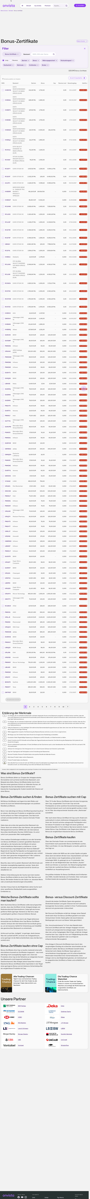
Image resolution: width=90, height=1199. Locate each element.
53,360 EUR (83, 496)
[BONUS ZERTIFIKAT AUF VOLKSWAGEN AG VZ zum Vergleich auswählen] (3, 318)
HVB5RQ (8, 329)
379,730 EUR (83, 318)
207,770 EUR (83, 351)
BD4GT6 (8, 682)
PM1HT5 (7, 521)
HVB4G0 (8, 130)
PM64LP (8, 496)
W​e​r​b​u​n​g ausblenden (59, 24)
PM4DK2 (8, 346)
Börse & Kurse (4, 10)
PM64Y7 (7, 687)
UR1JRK (7, 652)
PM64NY (8, 662)
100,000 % (83, 283)
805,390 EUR (83, 593)
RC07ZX (7, 307)
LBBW (63, 1028)
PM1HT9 (8, 406)
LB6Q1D (7, 647)
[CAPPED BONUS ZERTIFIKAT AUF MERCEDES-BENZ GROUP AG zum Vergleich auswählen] (3, 427)
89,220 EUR (83, 536)
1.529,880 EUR (83, 90)
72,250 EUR (83, 340)
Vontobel (21, 1045)
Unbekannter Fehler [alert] (69, 4)
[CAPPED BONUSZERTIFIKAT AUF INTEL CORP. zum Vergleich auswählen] (3, 416)
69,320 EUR (83, 599)
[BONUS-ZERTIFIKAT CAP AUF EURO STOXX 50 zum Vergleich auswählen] (3, 169)
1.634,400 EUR (83, 120)
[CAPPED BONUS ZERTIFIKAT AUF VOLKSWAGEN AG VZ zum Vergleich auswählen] (3, 341)
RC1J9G (7, 264)
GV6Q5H (8, 378)
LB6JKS (7, 667)
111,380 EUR (83, 176)
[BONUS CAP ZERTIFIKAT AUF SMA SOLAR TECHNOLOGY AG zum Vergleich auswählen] (3, 627)
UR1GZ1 (7, 486)
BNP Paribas (22, 1006)
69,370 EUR (83, 421)
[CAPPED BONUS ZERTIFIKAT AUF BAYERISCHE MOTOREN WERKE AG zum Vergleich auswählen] (3, 335)
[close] (86, 2)
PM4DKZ (8, 672)
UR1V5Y (7, 677)
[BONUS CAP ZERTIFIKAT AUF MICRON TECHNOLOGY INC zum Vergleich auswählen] (3, 594)
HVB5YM (8, 90)
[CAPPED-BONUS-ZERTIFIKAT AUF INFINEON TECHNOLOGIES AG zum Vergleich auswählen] (3, 546)
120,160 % (83, 150)
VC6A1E (7, 481)
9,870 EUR (83, 573)
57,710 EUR (83, 556)
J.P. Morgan (64, 1023)
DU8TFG (8, 470)
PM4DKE (8, 465)
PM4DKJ (8, 438)
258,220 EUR (83, 257)
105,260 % (83, 291)
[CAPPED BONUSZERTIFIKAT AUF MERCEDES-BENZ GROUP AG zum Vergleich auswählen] (3, 642)
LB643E (7, 384)
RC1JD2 (7, 214)
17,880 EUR (83, 476)
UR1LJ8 (7, 617)
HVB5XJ (7, 257)
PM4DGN (8, 632)
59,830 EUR (83, 546)
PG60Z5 (7, 432)
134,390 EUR (83, 183)
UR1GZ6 (7, 588)
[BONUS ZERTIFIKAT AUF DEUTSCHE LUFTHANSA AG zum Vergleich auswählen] (3, 455)
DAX (33, 1197)
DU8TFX (7, 411)
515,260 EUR (83, 662)
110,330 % (83, 230)
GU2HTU (8, 373)
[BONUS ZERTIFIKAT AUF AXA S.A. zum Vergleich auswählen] (3, 313)
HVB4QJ (8, 140)
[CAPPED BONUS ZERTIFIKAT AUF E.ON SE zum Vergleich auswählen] (3, 476)
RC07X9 (7, 291)
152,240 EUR (83, 449)
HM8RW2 (8, 541)
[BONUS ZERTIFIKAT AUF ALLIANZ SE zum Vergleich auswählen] (3, 329)
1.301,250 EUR (83, 191)
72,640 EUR (83, 511)
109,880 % (83, 206)
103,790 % (83, 214)
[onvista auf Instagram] (26, 1197)
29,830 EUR (83, 588)
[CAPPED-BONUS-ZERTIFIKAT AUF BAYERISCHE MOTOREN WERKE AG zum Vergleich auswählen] (3, 583)
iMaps (63, 1017)
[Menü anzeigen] (22, 5)
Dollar (46, 1197)
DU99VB (8, 637)
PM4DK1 (8, 501)
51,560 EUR (83, 647)
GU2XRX (8, 400)
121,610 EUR (83, 606)
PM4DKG (8, 362)
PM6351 (7, 612)
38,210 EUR (83, 501)
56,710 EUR (83, 541)
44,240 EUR (83, 642)
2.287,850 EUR (83, 329)
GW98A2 (8, 449)
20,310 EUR (83, 470)
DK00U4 (8, 318)
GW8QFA (8, 454)
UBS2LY (7, 244)
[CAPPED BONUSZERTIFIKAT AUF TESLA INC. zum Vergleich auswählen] (3, 687)
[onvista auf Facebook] (19, 1197)
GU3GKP (8, 341)
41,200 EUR (83, 346)
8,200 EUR (83, 383)
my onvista (37, 6)
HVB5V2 (8, 313)
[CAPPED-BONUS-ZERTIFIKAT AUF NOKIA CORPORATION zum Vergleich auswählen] (3, 384)
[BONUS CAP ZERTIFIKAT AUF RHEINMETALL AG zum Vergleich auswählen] (3, 617)
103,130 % (83, 264)
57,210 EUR (83, 677)
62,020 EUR (83, 516)
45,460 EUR (83, 437)
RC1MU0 (8, 606)
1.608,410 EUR (83, 110)
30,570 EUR (83, 562)
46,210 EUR (83, 460)
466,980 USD (83, 481)
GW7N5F (8, 692)
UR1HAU (8, 351)
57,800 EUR (83, 372)
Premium (48, 6)
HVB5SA (8, 100)
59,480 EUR (83, 667)
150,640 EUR (83, 632)
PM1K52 (7, 622)
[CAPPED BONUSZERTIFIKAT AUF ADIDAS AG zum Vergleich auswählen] (3, 491)
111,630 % (83, 160)
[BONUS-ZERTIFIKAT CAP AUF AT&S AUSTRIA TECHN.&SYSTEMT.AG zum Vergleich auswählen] (3, 606)
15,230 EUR (83, 486)
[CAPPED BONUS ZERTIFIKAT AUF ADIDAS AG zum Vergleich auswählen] (3, 449)
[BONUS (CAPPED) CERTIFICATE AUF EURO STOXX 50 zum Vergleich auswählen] (3, 244)
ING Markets (22, 1023)
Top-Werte (60, 1197)
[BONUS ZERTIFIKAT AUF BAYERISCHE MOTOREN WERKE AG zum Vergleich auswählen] (3, 443)
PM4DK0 (8, 367)
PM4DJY (8, 551)
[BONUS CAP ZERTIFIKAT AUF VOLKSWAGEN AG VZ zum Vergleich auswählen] (3, 511)
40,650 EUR (83, 405)
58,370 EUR (83, 583)
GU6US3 (8, 335)
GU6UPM (8, 427)
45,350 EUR (83, 432)
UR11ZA (7, 573)
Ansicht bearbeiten (76, 78)
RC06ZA (8, 283)
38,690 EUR (83, 526)
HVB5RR (8, 191)
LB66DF (7, 546)
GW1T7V (8, 599)
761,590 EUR (83, 200)
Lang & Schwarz (23, 1028)
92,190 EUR (83, 657)
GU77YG (7, 421)
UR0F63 (7, 578)
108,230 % (83, 250)
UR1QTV (7, 516)
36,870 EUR (83, 672)
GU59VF (8, 568)
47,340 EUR (83, 362)
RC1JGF (7, 222)
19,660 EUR (83, 410)
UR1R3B (7, 657)
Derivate (11, 10)
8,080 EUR (83, 454)
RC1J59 (7, 274)
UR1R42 (7, 536)
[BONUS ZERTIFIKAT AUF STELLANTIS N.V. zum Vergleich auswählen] (3, 257)
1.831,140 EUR (83, 140)
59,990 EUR (83, 357)
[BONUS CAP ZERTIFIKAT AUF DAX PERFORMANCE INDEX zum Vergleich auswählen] (3, 652)
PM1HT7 (7, 526)
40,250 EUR (83, 367)
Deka (62, 1006)
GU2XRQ (8, 389)
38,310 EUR (83, 506)
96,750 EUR (83, 622)
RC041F (7, 160)
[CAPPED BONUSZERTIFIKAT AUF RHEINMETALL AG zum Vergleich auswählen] (3, 622)
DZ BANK (21, 1011)
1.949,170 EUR (83, 130)
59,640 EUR (83, 692)
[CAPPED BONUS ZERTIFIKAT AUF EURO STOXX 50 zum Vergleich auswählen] (3, 183)
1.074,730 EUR (83, 682)
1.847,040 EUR (83, 313)
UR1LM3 (8, 511)
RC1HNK (8, 206)
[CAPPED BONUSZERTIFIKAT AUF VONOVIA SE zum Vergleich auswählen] (3, 411)
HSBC (20, 1017)
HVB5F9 (8, 110)
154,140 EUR (83, 491)
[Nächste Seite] (68, 706)
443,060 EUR (83, 324)
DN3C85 (8, 491)
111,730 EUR (83, 168)
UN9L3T (7, 531)
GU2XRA (8, 395)
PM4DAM (8, 357)
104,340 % (83, 222)
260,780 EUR (83, 687)
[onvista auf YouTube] (22, 1197)
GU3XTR (8, 556)
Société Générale (66, 1034)
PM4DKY (8, 506)
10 (63, 707)
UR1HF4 (7, 594)
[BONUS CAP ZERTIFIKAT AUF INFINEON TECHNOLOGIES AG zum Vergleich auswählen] (3, 531)
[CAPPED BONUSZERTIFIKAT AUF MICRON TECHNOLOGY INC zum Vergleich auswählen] (3, 662)
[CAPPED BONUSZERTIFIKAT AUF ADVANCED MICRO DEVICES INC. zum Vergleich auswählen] (3, 612)
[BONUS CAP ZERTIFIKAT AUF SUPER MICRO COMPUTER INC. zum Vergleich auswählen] (3, 562)
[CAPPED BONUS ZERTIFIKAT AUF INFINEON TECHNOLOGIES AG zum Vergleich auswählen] (3, 541)
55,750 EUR (83, 443)
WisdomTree (65, 1045)
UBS (19, 1040)
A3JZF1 (7, 183)
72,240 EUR (83, 394)
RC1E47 (7, 176)
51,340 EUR (83, 415)
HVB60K (8, 324)
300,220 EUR (83, 612)
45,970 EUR (83, 465)
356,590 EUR (83, 652)
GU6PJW (8, 443)
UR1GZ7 (7, 562)
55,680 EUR (83, 335)
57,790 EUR (83, 568)
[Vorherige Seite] (21, 706)
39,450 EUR (83, 521)
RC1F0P (7, 238)
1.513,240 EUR (83, 100)
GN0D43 (8, 476)
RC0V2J (7, 150)
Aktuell (28, 6)
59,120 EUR (83, 637)
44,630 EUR (83, 426)
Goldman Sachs (66, 1011)
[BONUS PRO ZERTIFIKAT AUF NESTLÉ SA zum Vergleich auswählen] (3, 200)
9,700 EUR (83, 578)
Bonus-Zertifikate (18, 10)
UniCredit (64, 1040)
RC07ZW (8, 299)
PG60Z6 (7, 460)
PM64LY (7, 416)
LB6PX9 (7, 583)
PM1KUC (8, 642)
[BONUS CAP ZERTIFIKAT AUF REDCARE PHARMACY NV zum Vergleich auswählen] (3, 516)
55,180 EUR (83, 531)
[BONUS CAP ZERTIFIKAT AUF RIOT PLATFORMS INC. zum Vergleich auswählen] (3, 486)
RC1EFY (7, 169)
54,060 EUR (83, 627)
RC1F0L (7, 250)
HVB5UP (8, 200)
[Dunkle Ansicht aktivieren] (11, 1)
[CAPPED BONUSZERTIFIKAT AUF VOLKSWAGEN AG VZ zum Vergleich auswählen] (3, 357)
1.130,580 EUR (83, 617)
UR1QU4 (8, 627)
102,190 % (83, 244)
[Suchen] (53, 54)
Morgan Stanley (23, 1034)
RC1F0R (7, 230)
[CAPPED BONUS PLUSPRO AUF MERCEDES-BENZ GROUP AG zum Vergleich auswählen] (3, 432)
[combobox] (43, 54)
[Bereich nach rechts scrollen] (83, 388)
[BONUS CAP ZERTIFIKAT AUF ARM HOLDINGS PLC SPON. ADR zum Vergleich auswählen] (3, 351)
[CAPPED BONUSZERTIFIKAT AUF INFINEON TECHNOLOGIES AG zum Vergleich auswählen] (3, 346)
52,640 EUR (83, 551)
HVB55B (8, 120)
